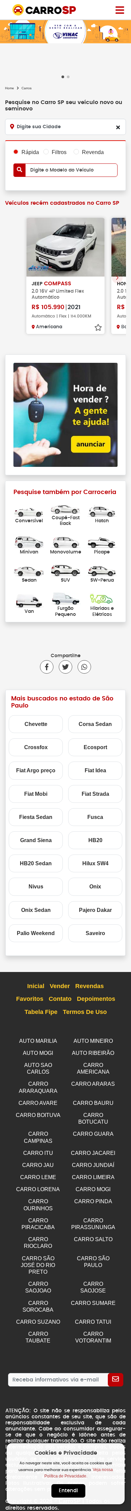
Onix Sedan (36, 910)
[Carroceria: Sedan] (29, 569)
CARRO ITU (38, 1153)
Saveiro (95, 933)
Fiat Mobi (35, 794)
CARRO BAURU (93, 1103)
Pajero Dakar (95, 910)
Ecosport (95, 747)
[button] (62, 77)
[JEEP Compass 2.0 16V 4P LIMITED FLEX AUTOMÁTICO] (65, 247)
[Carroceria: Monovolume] (65, 541)
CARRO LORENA (38, 1189)
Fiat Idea (95, 770)
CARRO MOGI (93, 1189)
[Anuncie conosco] (65, 414)
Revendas (89, 986)
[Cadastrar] (115, 1379)
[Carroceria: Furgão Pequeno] (65, 598)
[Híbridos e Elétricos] (102, 598)
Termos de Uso (85, 1012)
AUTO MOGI (38, 1053)
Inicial (35, 986)
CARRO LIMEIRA (93, 1177)
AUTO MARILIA (38, 1041)
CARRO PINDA (93, 1201)
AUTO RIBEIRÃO (93, 1053)
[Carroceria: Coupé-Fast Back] (65, 507)
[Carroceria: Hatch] (102, 510)
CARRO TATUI (93, 1322)
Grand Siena (36, 840)
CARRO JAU (38, 1165)
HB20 (95, 840)
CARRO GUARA (93, 1134)
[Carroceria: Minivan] (29, 541)
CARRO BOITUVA (38, 1115)
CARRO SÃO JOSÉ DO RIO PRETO (38, 1265)
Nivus (36, 886)
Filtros (59, 152)
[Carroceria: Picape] (102, 541)
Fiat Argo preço (35, 770)
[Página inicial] (120, 9)
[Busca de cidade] (118, 127)
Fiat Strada (95, 794)
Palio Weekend (36, 933)
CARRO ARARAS (93, 1084)
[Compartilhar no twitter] (62, 667)
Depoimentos (96, 998)
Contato (60, 998)
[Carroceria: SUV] (65, 569)
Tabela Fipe (41, 1012)
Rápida (30, 152)
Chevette (36, 724)
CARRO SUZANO (38, 1322)
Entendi (68, 1490)
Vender (60, 986)
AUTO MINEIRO (93, 1041)
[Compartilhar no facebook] (46, 667)
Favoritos (29, 998)
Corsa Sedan (95, 724)
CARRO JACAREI (93, 1153)
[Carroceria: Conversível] (29, 510)
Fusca (95, 817)
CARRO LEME (38, 1177)
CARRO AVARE (37, 1103)
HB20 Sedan (36, 863)
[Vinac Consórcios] (65, 31)
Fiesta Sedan (35, 817)
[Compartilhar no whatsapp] (81, 667)
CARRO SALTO (93, 1239)
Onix (95, 886)
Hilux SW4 (95, 863)
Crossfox (36, 747)
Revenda (93, 152)
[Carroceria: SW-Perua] (102, 569)
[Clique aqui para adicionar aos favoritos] (98, 328)
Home (9, 88)
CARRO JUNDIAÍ (93, 1165)
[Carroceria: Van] (29, 600)
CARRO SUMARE (93, 1303)
